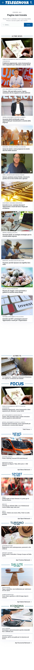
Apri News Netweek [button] (24, 469)
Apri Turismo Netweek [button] (23, 560)
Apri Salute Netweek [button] (23, 602)
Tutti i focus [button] (26, 429)
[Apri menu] (2, 2)
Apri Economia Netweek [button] (22, 643)
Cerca (28, 25)
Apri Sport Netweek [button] (24, 518)
